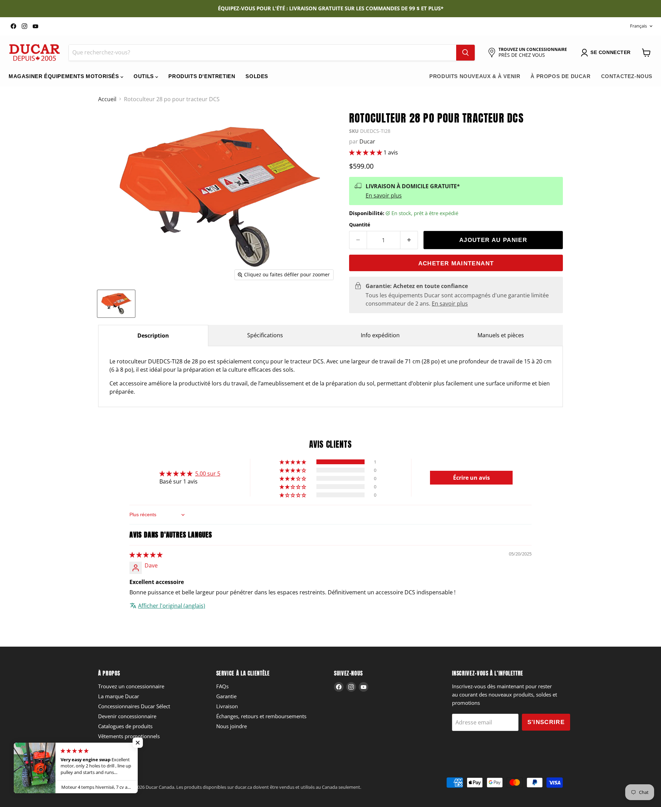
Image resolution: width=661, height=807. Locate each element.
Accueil (107, 99)
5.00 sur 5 (207, 473)
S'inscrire (546, 722)
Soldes (256, 76)
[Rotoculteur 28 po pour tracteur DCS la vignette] (116, 303)
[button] (366, 152)
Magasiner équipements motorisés (64, 76)
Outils (144, 76)
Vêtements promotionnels (129, 736)
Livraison (227, 706)
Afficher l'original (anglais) (171, 605)
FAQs (222, 686)
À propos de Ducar (560, 76)
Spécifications (265, 335)
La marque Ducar (118, 696)
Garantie (226, 696)
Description (153, 335)
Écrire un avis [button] (471, 477)
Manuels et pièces (501, 335)
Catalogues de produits (125, 726)
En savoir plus (384, 195)
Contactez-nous (626, 76)
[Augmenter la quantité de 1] (409, 240)
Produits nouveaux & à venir (474, 76)
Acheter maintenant (456, 263)
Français (638, 26)
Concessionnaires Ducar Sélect (134, 706)
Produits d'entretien (201, 76)
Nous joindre (231, 726)
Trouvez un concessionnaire (131, 686)
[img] (145, 555)
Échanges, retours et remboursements (261, 716)
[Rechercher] (465, 53)
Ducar (367, 141)
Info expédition (380, 335)
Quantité (359, 224)
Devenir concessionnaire (127, 716)
